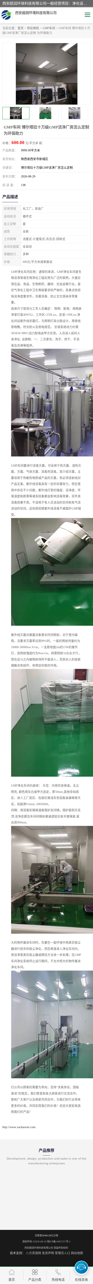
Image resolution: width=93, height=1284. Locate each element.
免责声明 (48, 1253)
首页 (21, 28)
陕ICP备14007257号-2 (59, 1241)
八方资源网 (33, 1253)
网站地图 (77, 1253)
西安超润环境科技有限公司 (38, 1247)
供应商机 (33, 28)
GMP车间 (49, 28)
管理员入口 (62, 1253)
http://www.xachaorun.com (18, 1127)
